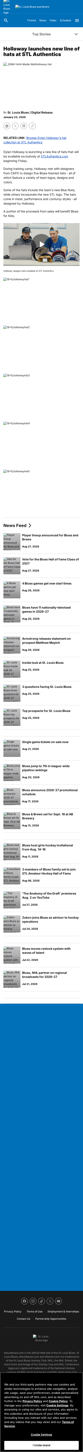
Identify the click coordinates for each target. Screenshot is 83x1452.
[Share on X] (15, 126)
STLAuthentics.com (54, 156)
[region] (41, 1412)
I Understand (41, 1445)
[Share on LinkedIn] (23, 126)
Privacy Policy (32, 1401)
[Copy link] (32, 126)
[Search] (6, 20)
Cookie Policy (58, 1401)
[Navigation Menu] (77, 20)
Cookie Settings (57, 1405)
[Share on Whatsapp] (6, 126)
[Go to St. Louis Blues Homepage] (32, 7)
